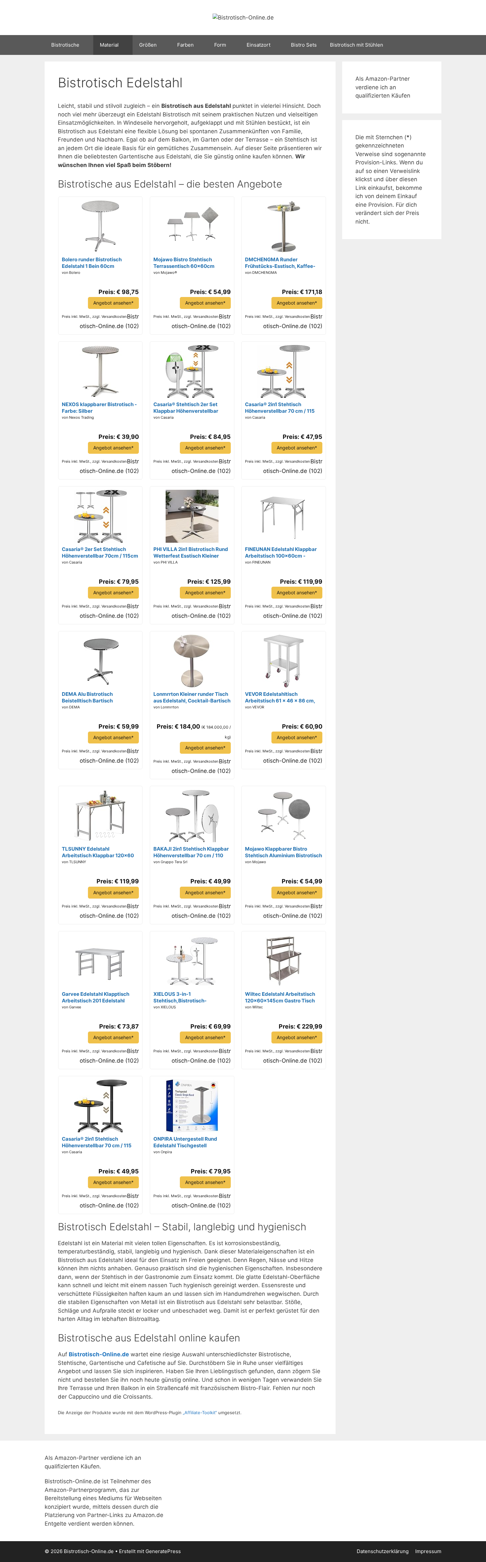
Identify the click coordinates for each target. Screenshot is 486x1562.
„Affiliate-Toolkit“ (200, 1412)
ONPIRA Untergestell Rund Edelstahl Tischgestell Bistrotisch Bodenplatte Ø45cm (191, 1142)
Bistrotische (65, 45)
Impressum (428, 1551)
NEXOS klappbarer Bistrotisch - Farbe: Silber (99, 407)
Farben (185, 45)
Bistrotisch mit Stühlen (356, 45)
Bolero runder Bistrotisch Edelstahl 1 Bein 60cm (92, 262)
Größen (148, 45)
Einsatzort (258, 45)
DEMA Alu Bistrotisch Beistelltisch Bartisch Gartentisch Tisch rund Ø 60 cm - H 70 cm (100, 697)
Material (109, 45)
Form (220, 45)
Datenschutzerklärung (383, 1551)
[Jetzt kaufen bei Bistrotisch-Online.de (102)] (100, 251)
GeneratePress (163, 1551)
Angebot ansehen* (113, 303)
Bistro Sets (304, 45)
